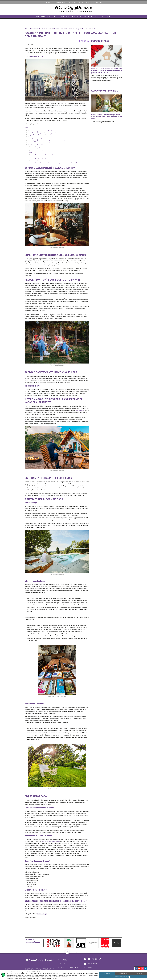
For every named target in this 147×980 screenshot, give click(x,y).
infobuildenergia (59, 2)
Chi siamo (62, 960)
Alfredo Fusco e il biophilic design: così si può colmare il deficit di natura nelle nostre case (106, 116)
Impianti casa (51, 16)
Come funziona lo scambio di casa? (42, 155)
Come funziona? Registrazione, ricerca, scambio (42, 133)
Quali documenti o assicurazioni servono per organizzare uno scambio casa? (54, 163)
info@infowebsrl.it (92, 964)
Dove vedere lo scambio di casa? (41, 157)
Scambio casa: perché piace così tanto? (40, 131)
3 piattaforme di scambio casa (37, 145)
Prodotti (97, 16)
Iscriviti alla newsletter (94, 2)
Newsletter (104, 16)
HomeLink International (38, 151)
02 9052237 (89, 967)
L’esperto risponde (100, 41)
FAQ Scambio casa (34, 153)
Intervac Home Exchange (38, 149)
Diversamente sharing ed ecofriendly (39, 143)
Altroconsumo (80, 410)
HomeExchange (36, 147)
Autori (61, 964)
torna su (73, 952)
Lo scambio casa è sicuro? (39, 161)
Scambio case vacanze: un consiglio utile (40, 137)
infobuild (48, 2)
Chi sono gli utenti (36, 139)
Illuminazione (72, 16)
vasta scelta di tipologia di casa (50, 841)
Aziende (90, 16)
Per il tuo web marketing (75, 2)
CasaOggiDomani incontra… (104, 91)
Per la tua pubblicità (68, 968)
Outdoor (80, 16)
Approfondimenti (35, 29)
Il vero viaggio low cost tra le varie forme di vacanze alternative (47, 141)
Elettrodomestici (61, 16)
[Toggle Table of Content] (26, 127)
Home (26, 29)
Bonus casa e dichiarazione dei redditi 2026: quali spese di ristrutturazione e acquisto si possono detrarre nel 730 (106, 71)
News (85, 16)
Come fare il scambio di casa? (40, 159)
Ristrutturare (40, 16)
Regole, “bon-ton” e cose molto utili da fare (41, 135)
